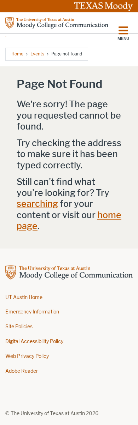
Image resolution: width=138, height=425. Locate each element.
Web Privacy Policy (27, 356)
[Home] (56, 26)
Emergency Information (32, 312)
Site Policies (19, 327)
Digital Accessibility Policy (34, 342)
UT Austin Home (23, 297)
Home (17, 53)
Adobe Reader (21, 371)
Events (37, 53)
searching (37, 203)
